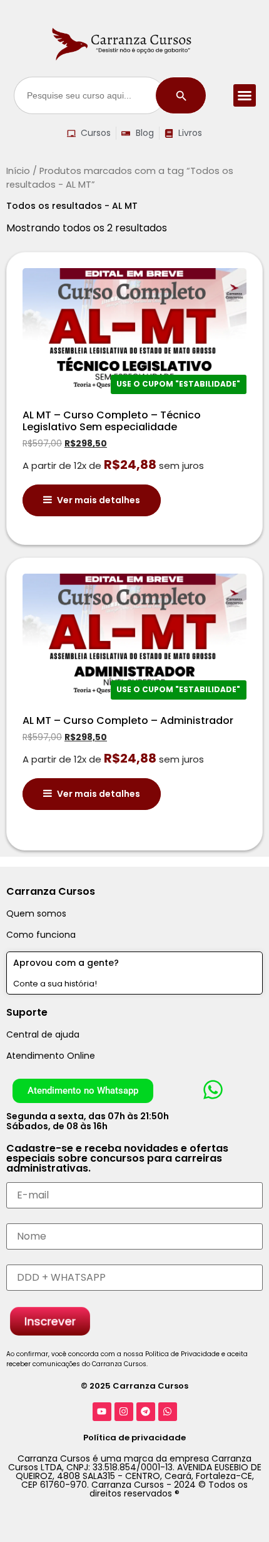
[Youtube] (102, 1411)
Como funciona (41, 934)
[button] (244, 95)
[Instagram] (123, 1411)
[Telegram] (145, 1411)
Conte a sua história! (55, 984)
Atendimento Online (50, 1055)
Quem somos (36, 913)
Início (18, 171)
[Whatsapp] (167, 1411)
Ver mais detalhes (98, 500)
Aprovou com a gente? (66, 963)
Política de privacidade (134, 1437)
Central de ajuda (42, 1034)
